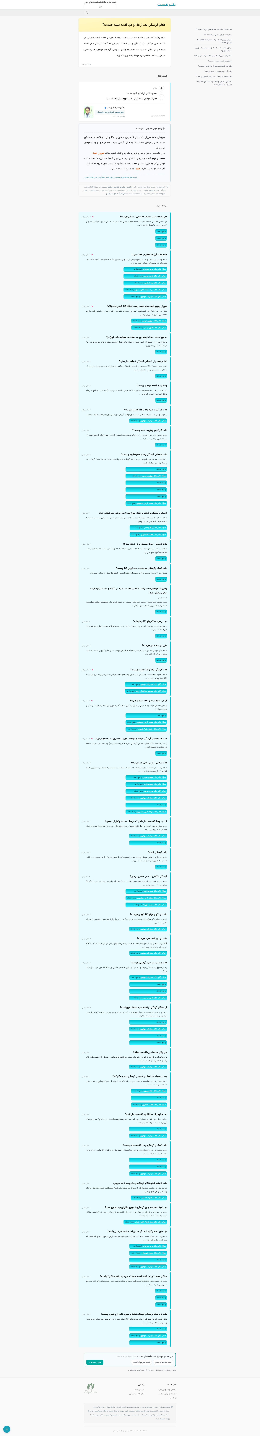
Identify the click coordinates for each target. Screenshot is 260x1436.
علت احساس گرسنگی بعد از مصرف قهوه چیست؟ (214, 76)
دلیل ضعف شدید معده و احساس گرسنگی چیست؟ (213, 29)
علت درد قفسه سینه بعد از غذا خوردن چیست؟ (215, 66)
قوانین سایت (139, 1389)
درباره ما (173, 1398)
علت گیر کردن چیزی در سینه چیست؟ (218, 71)
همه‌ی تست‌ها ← (94, 1362)
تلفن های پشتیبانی (136, 1393)
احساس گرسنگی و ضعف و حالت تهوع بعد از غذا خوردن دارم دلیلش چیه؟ (214, 83)
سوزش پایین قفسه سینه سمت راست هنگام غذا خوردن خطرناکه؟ (214, 41)
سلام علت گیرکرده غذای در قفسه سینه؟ (218, 34)
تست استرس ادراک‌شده (141, 1362)
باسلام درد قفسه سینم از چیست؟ (220, 61)
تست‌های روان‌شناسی (167, 1393)
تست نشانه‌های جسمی (163, 1362)
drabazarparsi (159, 115)
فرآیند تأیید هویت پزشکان (115, 193)
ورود (100, 6)
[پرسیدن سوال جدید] (6, 1429)
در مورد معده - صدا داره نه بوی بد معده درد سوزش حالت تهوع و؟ (213, 49)
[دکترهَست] (166, 4)
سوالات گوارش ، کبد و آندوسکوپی (140, 1370)
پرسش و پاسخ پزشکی (163, 1370)
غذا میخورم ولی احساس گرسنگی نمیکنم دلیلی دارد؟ (213, 56)
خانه (174, 1370)
